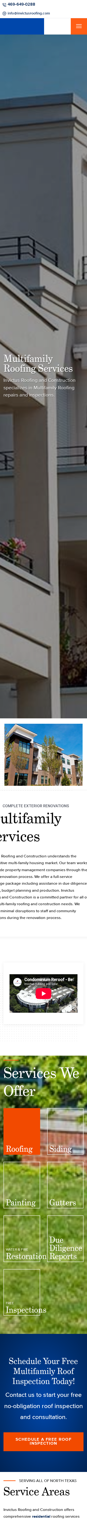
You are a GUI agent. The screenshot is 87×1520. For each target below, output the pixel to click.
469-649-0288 (20, 4)
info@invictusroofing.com (64, 4)
